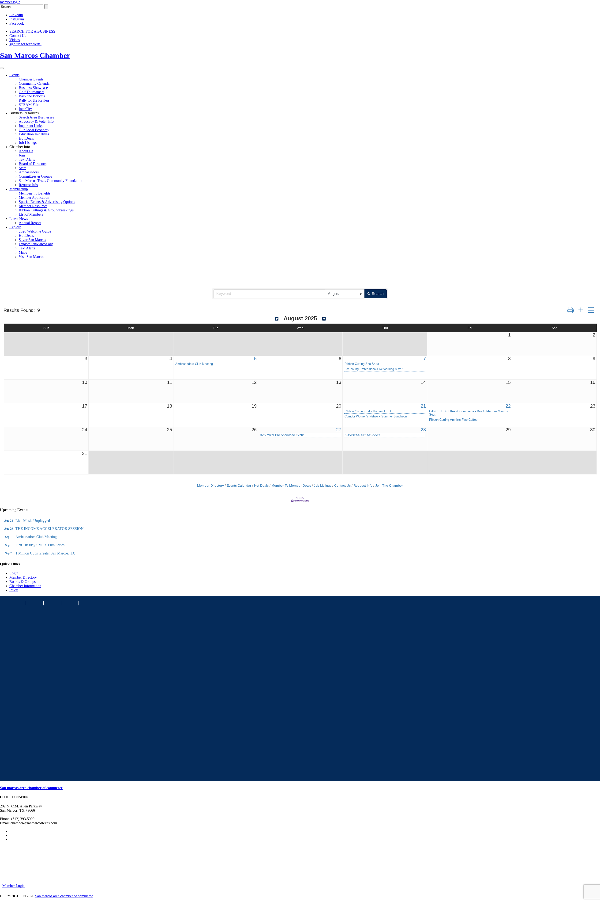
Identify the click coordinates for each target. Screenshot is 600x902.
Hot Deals (26, 138)
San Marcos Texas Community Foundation (50, 181)
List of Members (31, 214)
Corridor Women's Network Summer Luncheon (376, 416)
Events (14, 75)
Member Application (34, 197)
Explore (15, 227)
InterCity (25, 109)
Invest (13, 590)
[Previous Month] (276, 319)
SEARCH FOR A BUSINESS (32, 31)
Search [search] (378, 294)
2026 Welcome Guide (35, 231)
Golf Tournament (31, 92)
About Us (26, 151)
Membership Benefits (34, 193)
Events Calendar (239, 485)
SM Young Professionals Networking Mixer (373, 369)
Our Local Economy (34, 130)
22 (508, 406)
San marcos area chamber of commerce (31, 788)
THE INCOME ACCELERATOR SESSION (49, 529)
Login (13, 573)
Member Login (13, 886)
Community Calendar (35, 83)
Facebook (16, 23)
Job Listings (28, 143)
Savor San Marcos (32, 240)
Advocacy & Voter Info (36, 121)
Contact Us (17, 36)
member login (10, 2)
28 (423, 429)
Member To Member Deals (291, 485)
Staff (22, 168)
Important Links (30, 126)
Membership (18, 189)
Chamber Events (31, 79)
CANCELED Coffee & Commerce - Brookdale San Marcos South (468, 413)
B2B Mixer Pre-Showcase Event (282, 435)
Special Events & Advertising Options (47, 202)
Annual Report (30, 223)
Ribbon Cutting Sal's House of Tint (368, 411)
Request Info (28, 185)
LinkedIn (16, 15)
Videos (14, 40)
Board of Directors (32, 164)
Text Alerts (27, 159)
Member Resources (33, 206)
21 (423, 406)
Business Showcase (33, 88)
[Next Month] (324, 319)
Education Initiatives (34, 134)
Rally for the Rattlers (34, 100)
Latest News (18, 219)
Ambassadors (29, 172)
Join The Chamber (389, 485)
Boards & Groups (22, 582)
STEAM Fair (28, 105)
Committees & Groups (35, 176)
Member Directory (210, 485)
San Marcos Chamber (35, 55)
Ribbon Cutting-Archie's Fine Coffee (453, 419)
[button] (570, 310)
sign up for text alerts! (25, 44)
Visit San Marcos (31, 257)
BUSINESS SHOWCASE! (362, 435)
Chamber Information (25, 586)
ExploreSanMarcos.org (36, 244)
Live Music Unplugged (32, 521)
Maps (23, 252)
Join (22, 155)
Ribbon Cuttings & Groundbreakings (46, 210)
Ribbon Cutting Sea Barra (362, 364)
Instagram (16, 19)
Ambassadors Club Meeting (194, 364)
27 (338, 429)
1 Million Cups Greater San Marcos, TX (45, 553)
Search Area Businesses (36, 117)
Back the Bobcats (32, 96)
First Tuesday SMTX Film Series (39, 545)
